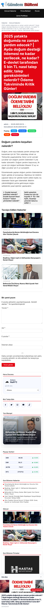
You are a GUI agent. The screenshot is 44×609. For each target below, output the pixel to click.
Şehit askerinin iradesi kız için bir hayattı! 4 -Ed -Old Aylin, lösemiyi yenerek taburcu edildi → (31, 197)
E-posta (5, 336)
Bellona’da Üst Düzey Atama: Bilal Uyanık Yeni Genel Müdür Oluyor (22, 493)
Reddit (7, 134)
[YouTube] (23, 404)
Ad (3, 328)
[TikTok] (29, 404)
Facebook (22, 131)
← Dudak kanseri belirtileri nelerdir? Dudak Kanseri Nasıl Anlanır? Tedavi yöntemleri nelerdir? (11, 196)
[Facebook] (5, 404)
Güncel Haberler (10, 11)
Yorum (5, 308)
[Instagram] (17, 404)
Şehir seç (9, 386)
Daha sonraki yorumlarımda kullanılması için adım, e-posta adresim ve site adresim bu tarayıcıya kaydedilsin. (22, 358)
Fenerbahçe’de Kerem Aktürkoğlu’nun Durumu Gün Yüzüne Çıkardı (21, 485)
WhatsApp (32, 131)
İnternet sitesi (7, 345)
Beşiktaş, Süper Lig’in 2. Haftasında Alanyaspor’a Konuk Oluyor (21, 489)
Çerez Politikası (22, 16)
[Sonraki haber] (37, 419)
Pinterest (15, 134)
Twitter (14, 131)
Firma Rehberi (26, 11)
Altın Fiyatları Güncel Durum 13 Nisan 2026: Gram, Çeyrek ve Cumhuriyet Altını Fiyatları (21, 501)
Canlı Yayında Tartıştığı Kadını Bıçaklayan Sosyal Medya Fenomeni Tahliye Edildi (23, 497)
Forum (37, 11)
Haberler (4, 23)
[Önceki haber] (33, 419)
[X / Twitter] (11, 404)
